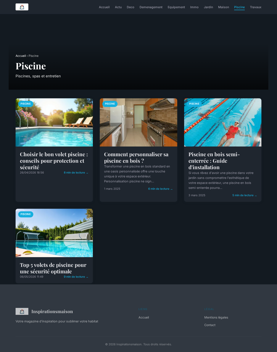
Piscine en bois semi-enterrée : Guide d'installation (214, 160)
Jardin (208, 7)
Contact (210, 325)
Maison (223, 7)
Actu (118, 7)
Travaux (255, 7)
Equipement (176, 7)
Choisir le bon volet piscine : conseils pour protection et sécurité (54, 160)
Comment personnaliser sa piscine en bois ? (136, 157)
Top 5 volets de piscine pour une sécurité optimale (53, 268)
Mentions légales (216, 317)
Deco (130, 7)
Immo (194, 7)
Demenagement (151, 7)
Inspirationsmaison (52, 311)
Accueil (104, 7)
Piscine (239, 7)
